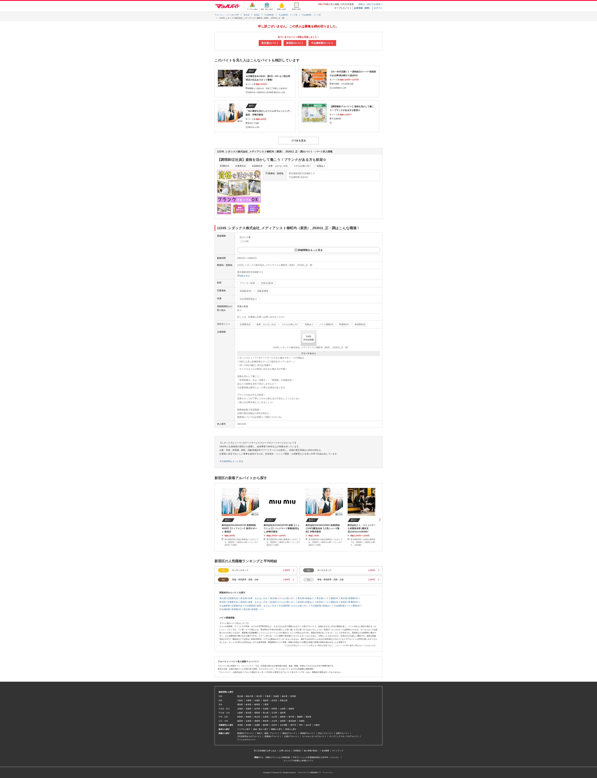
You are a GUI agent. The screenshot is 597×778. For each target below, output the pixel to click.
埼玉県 (259, 696)
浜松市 (274, 725)
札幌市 (317, 725)
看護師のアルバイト (272, 736)
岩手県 (257, 709)
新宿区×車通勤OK (349, 602)
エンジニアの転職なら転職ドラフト (298, 761)
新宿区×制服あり (306, 602)
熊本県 (265, 721)
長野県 (257, 713)
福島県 (291, 709)
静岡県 (257, 704)
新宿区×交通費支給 (228, 602)
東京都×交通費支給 (228, 598)
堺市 (301, 725)
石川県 (274, 713)
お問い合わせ (284, 751)
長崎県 (257, 721)
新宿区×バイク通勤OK (327, 602)
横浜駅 (265, 725)
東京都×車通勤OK (349, 598)
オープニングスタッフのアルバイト (344, 736)
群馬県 (293, 696)
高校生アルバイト (289, 733)
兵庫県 (248, 700)
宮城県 (265, 709)
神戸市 (293, 725)
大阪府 (240, 700)
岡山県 (257, 717)
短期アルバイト (342, 733)
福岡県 (240, 721)
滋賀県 (265, 700)
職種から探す (276, 729)
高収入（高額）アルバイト (268, 733)
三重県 (265, 704)
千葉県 (267, 696)
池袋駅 (257, 725)
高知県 (308, 717)
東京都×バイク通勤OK (327, 598)
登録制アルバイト (307, 733)
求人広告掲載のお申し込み (265, 751)
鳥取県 (240, 717)
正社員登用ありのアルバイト (249, 736)
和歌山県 (283, 700)
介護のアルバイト (291, 736)
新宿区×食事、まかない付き (254, 602)
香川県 (291, 717)
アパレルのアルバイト (246, 740)
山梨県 (240, 713)
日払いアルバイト (325, 733)
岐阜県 (248, 704)
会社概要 (325, 751)
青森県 (248, 709)
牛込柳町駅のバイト (322, 43)
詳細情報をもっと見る (310, 250)
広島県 (265, 717)
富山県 (265, 713)
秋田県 (274, 709)
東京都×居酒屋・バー (253, 609)
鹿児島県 (292, 721)
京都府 (257, 700)
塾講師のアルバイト (245, 733)
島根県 (248, 717)
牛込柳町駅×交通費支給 (230, 605)
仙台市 (308, 725)
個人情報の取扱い (311, 751)
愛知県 (240, 704)
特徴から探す (290, 729)
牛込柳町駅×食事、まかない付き (260, 605)
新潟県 (248, 713)
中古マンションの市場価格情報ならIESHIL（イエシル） (316, 757)
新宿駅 (248, 725)
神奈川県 (249, 696)
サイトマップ (337, 751)
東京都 (240, 696)
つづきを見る (298, 140)
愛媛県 (300, 717)
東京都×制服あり (306, 598)
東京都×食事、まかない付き (254, 598)
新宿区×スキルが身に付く (282, 602)
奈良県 (274, 700)
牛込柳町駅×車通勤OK (230, 609)
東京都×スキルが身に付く (282, 598)
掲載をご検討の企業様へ (370, 4)
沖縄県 (302, 721)
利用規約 (297, 751)
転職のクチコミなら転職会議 (278, 757)
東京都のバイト (270, 43)
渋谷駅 (240, 725)
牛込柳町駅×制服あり (321, 605)
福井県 (283, 713)
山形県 (283, 709)
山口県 (274, 717)
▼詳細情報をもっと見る (231, 461)
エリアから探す (243, 729)
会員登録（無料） (362, 8)
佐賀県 (248, 721)
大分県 (274, 721)
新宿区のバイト (295, 43)
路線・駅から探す (260, 729)
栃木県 (284, 696)
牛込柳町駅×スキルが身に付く (293, 605)
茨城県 (276, 696)
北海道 (240, 709)
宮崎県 (283, 721)
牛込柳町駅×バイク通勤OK (347, 605)
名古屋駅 (283, 725)
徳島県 (283, 717)
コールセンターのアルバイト (314, 736)
